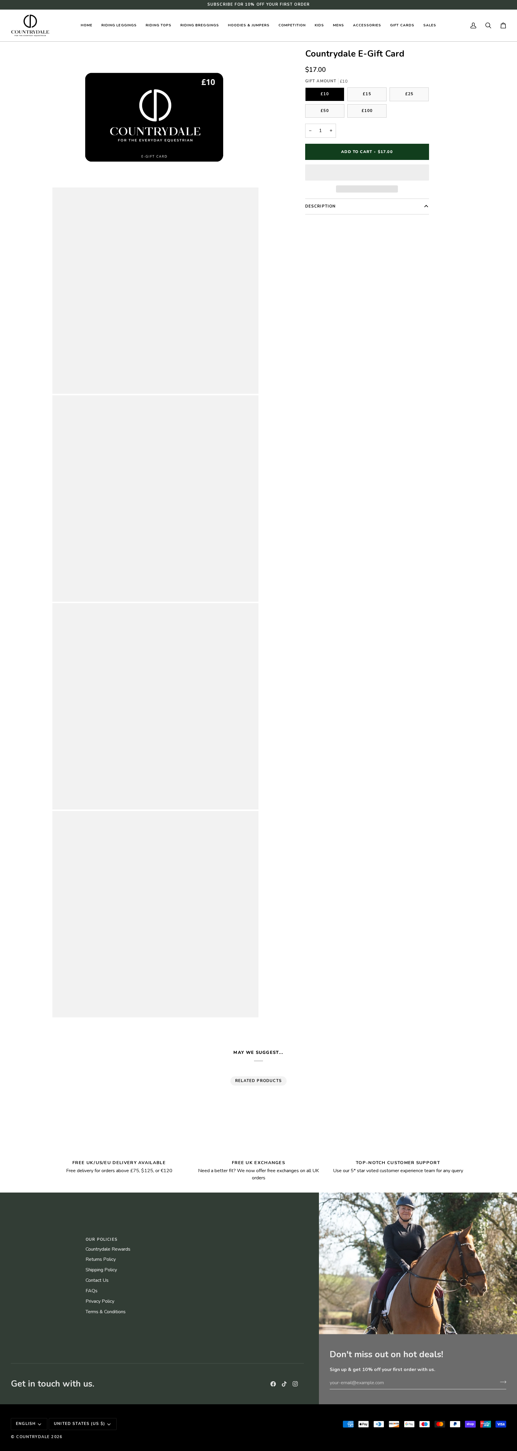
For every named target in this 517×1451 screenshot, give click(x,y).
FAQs (92, 1290)
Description (320, 206)
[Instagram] (295, 1384)
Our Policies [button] (102, 1239)
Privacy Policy (100, 1301)
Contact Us (97, 1280)
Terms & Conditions (106, 1311)
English (26, 1423)
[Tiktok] (284, 1384)
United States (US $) (79, 1423)
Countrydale (33, 1437)
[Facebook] (273, 1384)
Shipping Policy (101, 1270)
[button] (119, 26)
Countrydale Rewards (108, 1249)
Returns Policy (101, 1259)
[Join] (501, 1382)
